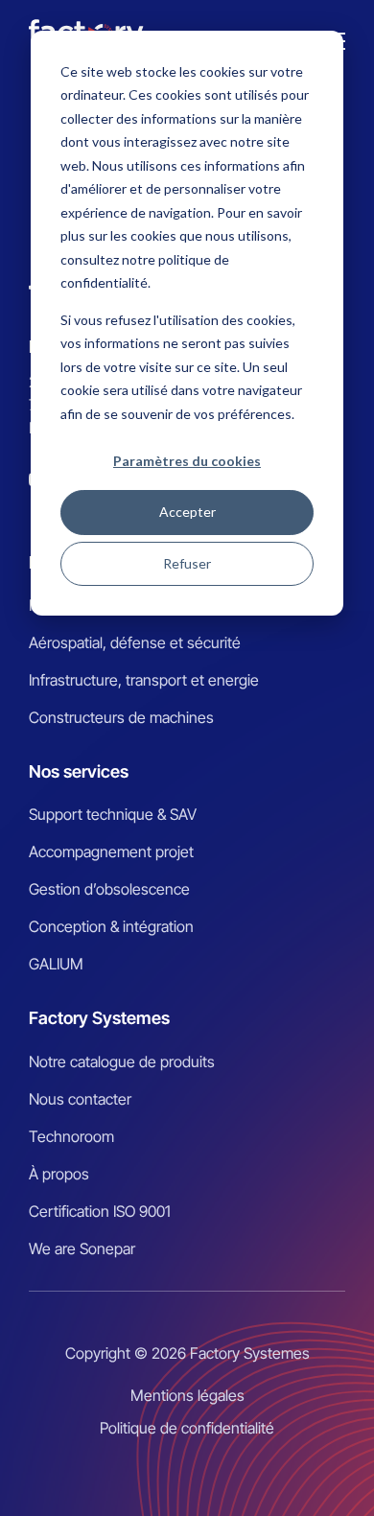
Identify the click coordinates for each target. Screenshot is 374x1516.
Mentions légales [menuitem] (187, 1395)
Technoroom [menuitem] (71, 1136)
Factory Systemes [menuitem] (99, 1018)
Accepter (187, 511)
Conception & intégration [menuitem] (111, 926)
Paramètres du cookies (187, 461)
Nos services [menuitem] (79, 771)
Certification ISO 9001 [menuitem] (100, 1211)
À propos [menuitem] (59, 1173)
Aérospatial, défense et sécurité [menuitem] (135, 642)
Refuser (187, 563)
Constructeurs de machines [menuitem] (121, 717)
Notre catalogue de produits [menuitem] (122, 1061)
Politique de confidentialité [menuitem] (187, 1427)
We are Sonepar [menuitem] (82, 1248)
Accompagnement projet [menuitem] (111, 851)
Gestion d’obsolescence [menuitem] (109, 888)
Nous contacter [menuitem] (80, 1098)
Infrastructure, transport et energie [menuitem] (144, 679)
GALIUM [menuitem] (56, 963)
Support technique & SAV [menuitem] (113, 814)
